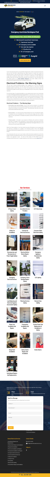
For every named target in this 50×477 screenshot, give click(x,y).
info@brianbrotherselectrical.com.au (38, 393)
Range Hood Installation (12, 446)
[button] (25, 12)
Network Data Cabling (12, 462)
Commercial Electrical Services (14, 454)
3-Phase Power (11, 458)
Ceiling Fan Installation (12, 456)
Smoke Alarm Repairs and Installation (15, 464)
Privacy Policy (29, 430)
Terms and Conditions (31, 432)
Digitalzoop (37, 472)
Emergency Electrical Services (14, 452)
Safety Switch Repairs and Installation (15, 444)
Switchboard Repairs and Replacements (13, 442)
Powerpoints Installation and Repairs (15, 450)
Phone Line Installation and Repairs (15, 448)
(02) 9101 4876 (30, 441)
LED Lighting (10, 460)
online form (39, 138)
